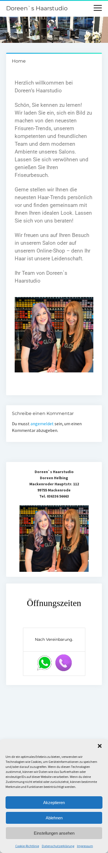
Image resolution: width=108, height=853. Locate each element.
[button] (99, 746)
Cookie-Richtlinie (27, 846)
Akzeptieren (54, 802)
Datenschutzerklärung (58, 846)
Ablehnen (54, 817)
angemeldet (42, 423)
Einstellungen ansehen (54, 833)
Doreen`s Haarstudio (37, 8)
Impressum (85, 846)
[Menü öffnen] (98, 8)
